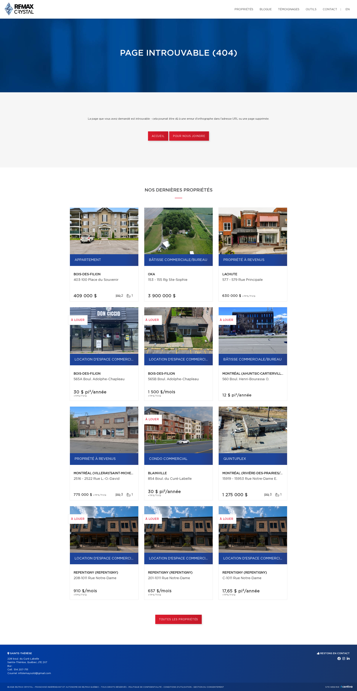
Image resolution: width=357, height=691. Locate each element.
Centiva (347, 686)
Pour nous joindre (189, 136)
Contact (330, 9)
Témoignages (288, 9)
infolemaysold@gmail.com (34, 673)
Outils (311, 9)
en (347, 9)
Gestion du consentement (208, 687)
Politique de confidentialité (145, 687)
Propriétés (243, 9)
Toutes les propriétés (178, 619)
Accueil (158, 136)
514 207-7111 (21, 669)
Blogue (266, 9)
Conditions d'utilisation (177, 687)
